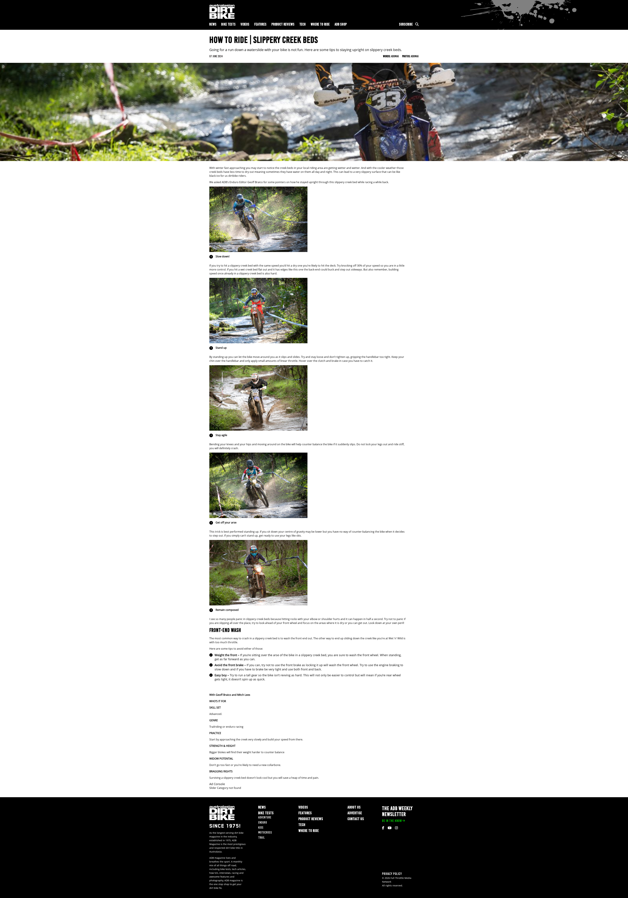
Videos (245, 24)
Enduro (262, 822)
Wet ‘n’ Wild (396, 638)
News (212, 24)
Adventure (264, 817)
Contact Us (356, 819)
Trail (261, 837)
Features (260, 24)
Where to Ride (320, 24)
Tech (302, 24)
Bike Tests (228, 24)
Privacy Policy (392, 874)
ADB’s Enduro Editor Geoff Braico (242, 182)
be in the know (392, 821)
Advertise (355, 813)
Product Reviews (283, 24)
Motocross (265, 832)
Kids (260, 827)
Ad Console (217, 784)
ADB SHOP (341, 24)
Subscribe (406, 24)
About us (354, 807)
